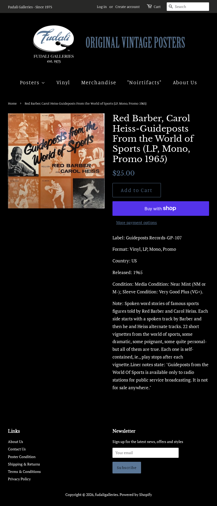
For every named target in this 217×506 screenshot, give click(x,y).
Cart (157, 6)
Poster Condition (21, 456)
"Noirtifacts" (144, 82)
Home (12, 103)
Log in (102, 6)
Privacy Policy (19, 478)
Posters (30, 82)
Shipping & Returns (24, 464)
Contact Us (17, 448)
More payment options (136, 222)
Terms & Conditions (24, 471)
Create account (127, 6)
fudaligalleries (106, 494)
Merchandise (98, 82)
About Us (185, 82)
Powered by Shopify (136, 494)
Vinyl (63, 82)
